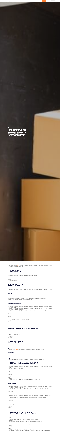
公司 (28, 1)
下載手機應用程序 (32, 1)
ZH (52, 1)
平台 (24, 1)
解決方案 (21, 1)
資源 (26, 1)
